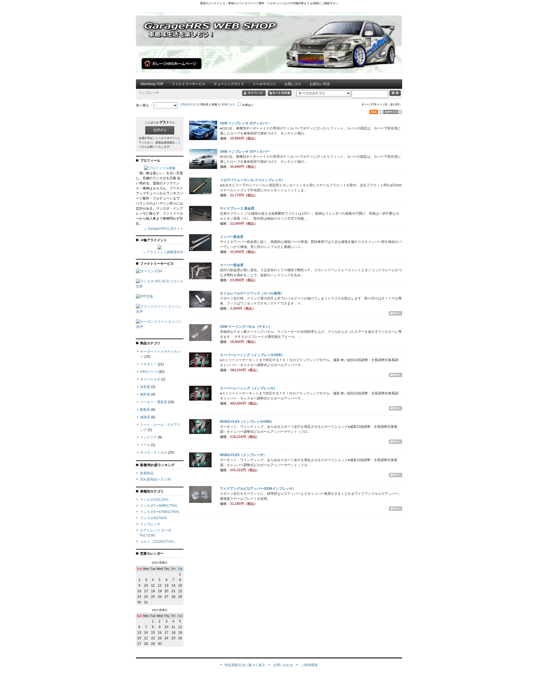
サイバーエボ (150, 379)
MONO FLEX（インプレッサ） (243, 455)
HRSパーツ (148, 372)
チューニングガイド (229, 84)
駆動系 (145, 410)
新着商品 (147, 473)
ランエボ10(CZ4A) (154, 499)
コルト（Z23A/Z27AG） (158, 541)
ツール (145, 445)
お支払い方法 (320, 84)
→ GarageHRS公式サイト (164, 229)
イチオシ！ (148, 364)
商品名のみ (189, 104)
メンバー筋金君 (232, 237)
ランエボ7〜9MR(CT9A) (158, 506)
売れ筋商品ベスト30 (155, 479)
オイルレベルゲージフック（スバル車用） (252, 293)
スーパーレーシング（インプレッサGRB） (252, 355)
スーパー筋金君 (232, 265)
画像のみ (227, 104)
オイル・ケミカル (153, 452)
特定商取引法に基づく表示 (245, 665)
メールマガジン (264, 84)
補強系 (145, 417)
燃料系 (145, 394)
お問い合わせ (283, 665)
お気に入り (292, 84)
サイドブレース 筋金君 (237, 208)
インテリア (148, 437)
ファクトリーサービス (188, 84)
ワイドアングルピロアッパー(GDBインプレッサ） (258, 489)
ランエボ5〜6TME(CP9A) (159, 512)
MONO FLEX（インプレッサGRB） (247, 422)
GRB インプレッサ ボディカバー (245, 152)
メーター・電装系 (153, 402)
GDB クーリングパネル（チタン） (246, 327)
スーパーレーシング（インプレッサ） (248, 388)
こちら (157, 138)
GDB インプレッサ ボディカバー (245, 123)
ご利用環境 (309, 665)
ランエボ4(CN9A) (153, 518)
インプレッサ (150, 524)
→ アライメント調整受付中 (163, 252)
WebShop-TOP (151, 84)
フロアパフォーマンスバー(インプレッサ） (252, 180)
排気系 (145, 387)
